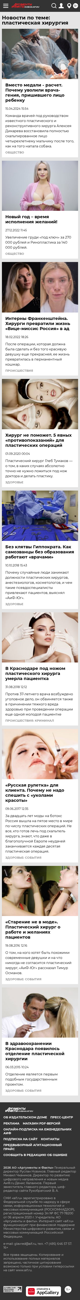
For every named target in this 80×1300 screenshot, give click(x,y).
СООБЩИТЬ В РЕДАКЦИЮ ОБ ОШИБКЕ (35, 1155)
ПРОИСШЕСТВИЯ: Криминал (29, 720)
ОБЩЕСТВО (14, 152)
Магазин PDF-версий (41, 1123)
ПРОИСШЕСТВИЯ (19, 370)
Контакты (50, 1139)
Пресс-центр (61, 1117)
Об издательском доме (25, 1117)
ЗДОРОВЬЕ (14, 482)
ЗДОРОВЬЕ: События (23, 857)
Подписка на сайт (20, 1139)
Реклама (11, 1123)
